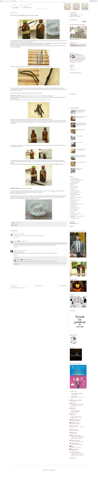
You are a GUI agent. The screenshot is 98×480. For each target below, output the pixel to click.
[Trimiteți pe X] (14, 225)
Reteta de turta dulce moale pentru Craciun (81, 117)
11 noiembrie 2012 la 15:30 (22, 250)
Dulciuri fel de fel (74, 396)
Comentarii (73, 69)
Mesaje (72, 196)
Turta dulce (73, 214)
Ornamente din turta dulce (75, 197)
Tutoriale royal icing (74, 218)
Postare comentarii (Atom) (20, 287)
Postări (72, 67)
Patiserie (72, 198)
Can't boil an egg (74, 429)
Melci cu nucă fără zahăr (75, 430)
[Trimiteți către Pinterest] (16, 225)
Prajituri (72, 201)
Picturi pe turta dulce (74, 200)
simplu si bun (73, 413)
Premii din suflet (73, 202)
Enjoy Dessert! (74, 432)
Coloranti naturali (74, 178)
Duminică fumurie (74, 409)
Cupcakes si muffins (74, 182)
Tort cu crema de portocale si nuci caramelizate (81, 149)
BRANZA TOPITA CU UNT (75, 420)
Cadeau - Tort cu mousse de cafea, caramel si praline (81, 156)
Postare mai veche (63, 285)
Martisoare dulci (73, 193)
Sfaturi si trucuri (73, 209)
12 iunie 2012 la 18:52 (24, 241)
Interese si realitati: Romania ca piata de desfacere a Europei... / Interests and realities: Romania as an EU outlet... (77, 437)
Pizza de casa (73, 401)
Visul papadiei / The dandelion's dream (77, 441)
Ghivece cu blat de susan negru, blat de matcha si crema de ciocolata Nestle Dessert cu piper (77, 405)
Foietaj (72, 189)
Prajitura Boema (73, 450)
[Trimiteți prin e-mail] (11, 225)
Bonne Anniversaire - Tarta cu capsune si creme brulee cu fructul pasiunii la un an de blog (81, 124)
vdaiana (15, 250)
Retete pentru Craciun (75, 207)
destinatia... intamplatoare (76, 435)
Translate (78, 16)
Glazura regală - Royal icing (81, 162)
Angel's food (73, 403)
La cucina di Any (74, 425)
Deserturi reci (73, 183)
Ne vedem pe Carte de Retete (76, 447)
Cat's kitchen (73, 458)
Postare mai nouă (14, 285)
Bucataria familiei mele (75, 452)
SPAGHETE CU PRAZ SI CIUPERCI (77, 444)
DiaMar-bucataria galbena (76, 419)
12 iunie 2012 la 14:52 (20, 234)
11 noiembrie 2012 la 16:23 (28, 259)
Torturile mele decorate (75, 213)
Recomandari (73, 206)
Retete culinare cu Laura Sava (77, 393)
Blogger (53, 470)
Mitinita (72, 446)
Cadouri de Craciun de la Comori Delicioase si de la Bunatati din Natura (81, 111)
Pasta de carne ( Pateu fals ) (75, 423)
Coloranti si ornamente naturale (76, 179)
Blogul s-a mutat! (73, 433)
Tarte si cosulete (74, 210)
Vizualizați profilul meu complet (75, 62)
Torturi (72, 211)
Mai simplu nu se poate (75, 191)
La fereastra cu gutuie (75, 440)
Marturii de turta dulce (75, 194)
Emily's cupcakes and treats (76, 416)
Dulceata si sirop (74, 186)
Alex (14, 234)
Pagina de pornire (38, 285)
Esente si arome (17, 222)
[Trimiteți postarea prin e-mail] (12, 223)
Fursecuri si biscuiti (74, 190)
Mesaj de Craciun (79, 136)
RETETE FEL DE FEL (75, 443)
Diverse (72, 185)
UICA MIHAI (73, 408)
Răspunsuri (17, 257)
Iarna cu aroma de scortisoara (79, 169)
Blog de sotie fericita (75, 422)
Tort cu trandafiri (79, 142)
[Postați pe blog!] (13, 225)
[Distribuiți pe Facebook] (15, 225)
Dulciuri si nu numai (75, 449)
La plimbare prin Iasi (74, 394)
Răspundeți (16, 237)
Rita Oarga (16, 241)
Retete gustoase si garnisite (76, 400)
